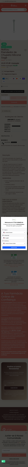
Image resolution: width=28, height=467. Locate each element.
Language (6, 235)
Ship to (5, 230)
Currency (6, 241)
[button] (3, 461)
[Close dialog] (26, 218)
